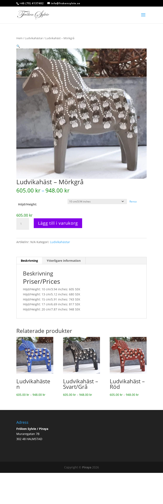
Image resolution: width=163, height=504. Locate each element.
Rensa (133, 201)
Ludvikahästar (34, 38)
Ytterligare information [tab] (64, 261)
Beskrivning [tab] (29, 261)
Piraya (86, 467)
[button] (18, 46)
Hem (19, 38)
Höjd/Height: (27, 204)
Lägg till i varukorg (58, 223)
